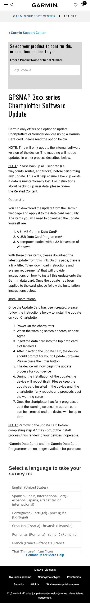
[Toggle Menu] (2, 4)
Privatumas (74, 577)
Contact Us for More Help (45, 555)
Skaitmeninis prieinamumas (63, 584)
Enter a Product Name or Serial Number (36, 60)
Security (19, 584)
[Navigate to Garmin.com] (45, 5)
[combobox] (45, 70)
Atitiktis (35, 584)
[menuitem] (12, 5)
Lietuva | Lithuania (45, 569)
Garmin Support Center (34, 16)
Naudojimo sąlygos (49, 577)
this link (42, 260)
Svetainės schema (20, 577)
